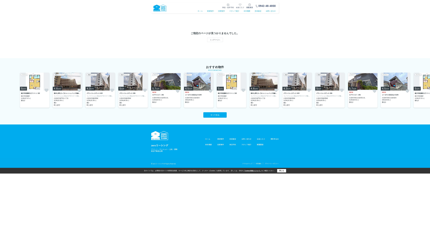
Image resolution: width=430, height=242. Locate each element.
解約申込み (275, 139)
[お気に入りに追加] (46, 90)
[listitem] (165, 90)
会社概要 (247, 11)
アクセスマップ (247, 163)
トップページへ (215, 40)
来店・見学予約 (228, 7)
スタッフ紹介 (234, 11)
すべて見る (215, 115)
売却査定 (258, 11)
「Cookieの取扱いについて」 (252, 171)
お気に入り (240, 7)
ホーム (200, 11)
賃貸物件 (210, 11)
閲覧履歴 (249, 7)
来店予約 (232, 144)
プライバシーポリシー (272, 163)
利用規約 (258, 163)
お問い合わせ (271, 11)
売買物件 (221, 11)
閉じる (281, 171)
